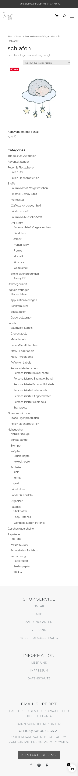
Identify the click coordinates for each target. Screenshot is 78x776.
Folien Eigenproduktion (25, 177)
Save (15, 69)
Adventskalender (18, 161)
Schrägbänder (19, 439)
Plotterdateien (19, 294)
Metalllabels (18, 339)
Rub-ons (16, 538)
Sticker (17, 572)
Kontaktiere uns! (39, 755)
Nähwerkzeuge (20, 433)
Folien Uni (17, 172)
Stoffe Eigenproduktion (25, 273)
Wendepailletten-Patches (29, 522)
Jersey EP (19, 278)
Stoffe (11, 183)
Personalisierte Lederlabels (30, 390)
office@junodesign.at (39, 731)
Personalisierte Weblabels (29, 401)
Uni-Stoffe (17, 222)
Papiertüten (20, 560)
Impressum (39, 670)
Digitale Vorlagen (18, 289)
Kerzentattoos (19, 544)
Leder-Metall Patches (24, 345)
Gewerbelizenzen (21, 317)
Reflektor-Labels (21, 362)
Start (10, 36)
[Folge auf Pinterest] (47, 765)
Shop (19, 36)
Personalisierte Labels (24, 368)
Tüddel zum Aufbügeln (22, 155)
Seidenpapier (21, 566)
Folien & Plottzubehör (21, 167)
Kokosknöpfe (21, 461)
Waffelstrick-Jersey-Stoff (26, 205)
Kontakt (39, 606)
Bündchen (19, 233)
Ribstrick (18, 262)
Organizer (17, 500)
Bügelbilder (18, 489)
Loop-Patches (22, 516)
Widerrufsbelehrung (39, 638)
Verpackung (18, 556)
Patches (16, 506)
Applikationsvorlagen (24, 300)
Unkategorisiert (17, 284)
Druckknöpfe (21, 455)
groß (16, 483)
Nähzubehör (15, 429)
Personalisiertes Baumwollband (33, 378)
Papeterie (14, 534)
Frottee (17, 250)
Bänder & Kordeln (22, 495)
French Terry (21, 244)
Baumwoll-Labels (22, 327)
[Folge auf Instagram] (39, 765)
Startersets (20, 407)
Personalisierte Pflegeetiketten (32, 396)
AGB (39, 614)
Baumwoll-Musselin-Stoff (26, 217)
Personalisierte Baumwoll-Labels (33, 384)
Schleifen (16, 467)
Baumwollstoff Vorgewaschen (29, 188)
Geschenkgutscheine (21, 528)
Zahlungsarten (39, 622)
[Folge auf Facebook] (31, 765)
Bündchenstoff (19, 211)
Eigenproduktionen (19, 413)
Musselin (18, 256)
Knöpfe (15, 451)
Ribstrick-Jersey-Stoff (24, 193)
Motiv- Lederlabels (22, 350)
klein (16, 471)
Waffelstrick (20, 267)
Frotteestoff (18, 199)
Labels (12, 323)
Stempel (16, 445)
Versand (39, 630)
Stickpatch (20, 511)
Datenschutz (39, 678)
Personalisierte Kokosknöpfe (31, 372)
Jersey (17, 238)
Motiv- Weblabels (22, 356)
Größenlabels (19, 333)
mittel (17, 477)
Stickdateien (18, 311)
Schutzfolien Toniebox (24, 550)
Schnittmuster (19, 305)
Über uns (39, 662)
